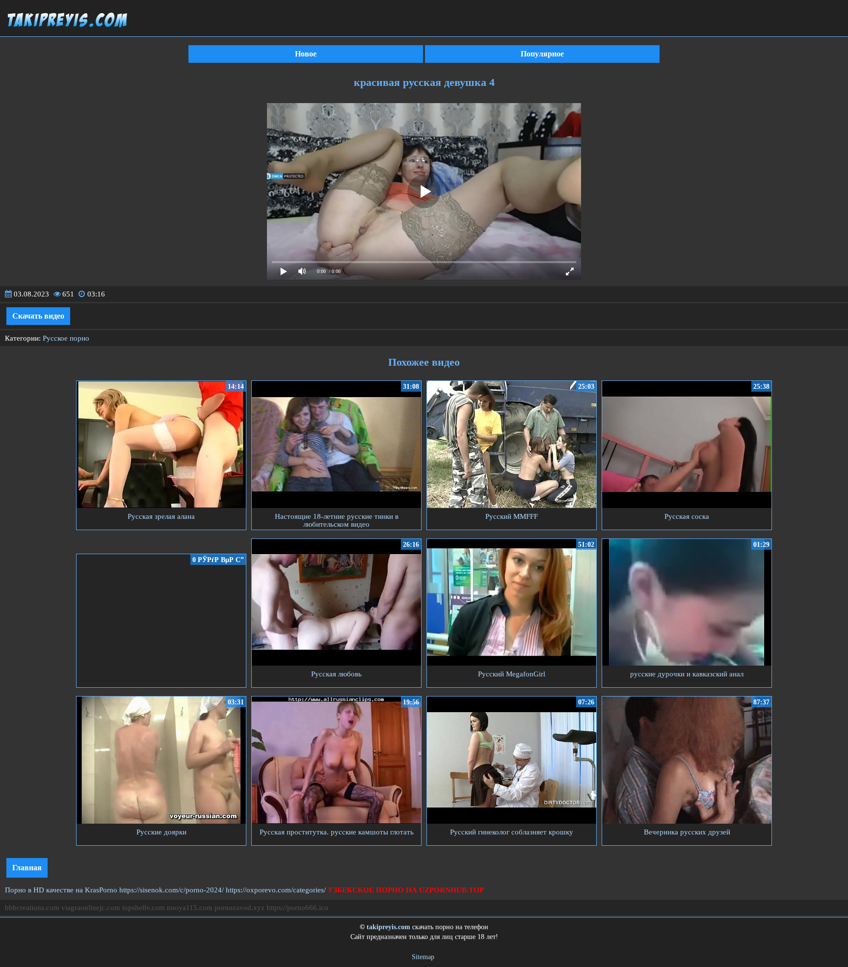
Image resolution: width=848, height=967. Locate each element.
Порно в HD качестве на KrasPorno (61, 890)
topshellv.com (143, 908)
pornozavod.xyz (239, 908)
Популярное (542, 54)
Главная (27, 867)
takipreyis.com (388, 927)
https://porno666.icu (297, 908)
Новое (306, 54)
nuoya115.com (189, 908)
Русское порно (66, 338)
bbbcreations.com (32, 908)
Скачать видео (38, 316)
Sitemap (423, 957)
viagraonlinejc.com (90, 908)
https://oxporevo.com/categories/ (276, 890)
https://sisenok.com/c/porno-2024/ (171, 890)
